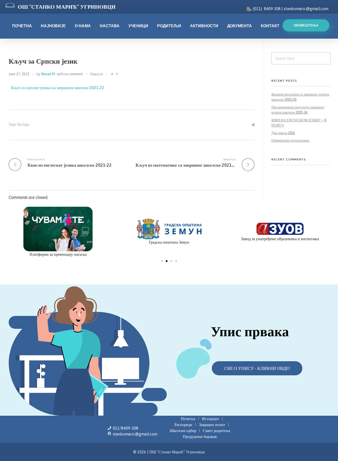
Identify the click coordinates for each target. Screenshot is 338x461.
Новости (96, 74)
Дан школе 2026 (283, 133)
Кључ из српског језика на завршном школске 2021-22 (57, 87)
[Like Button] (112, 74)
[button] (162, 261)
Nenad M (48, 74)
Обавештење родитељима (290, 140)
